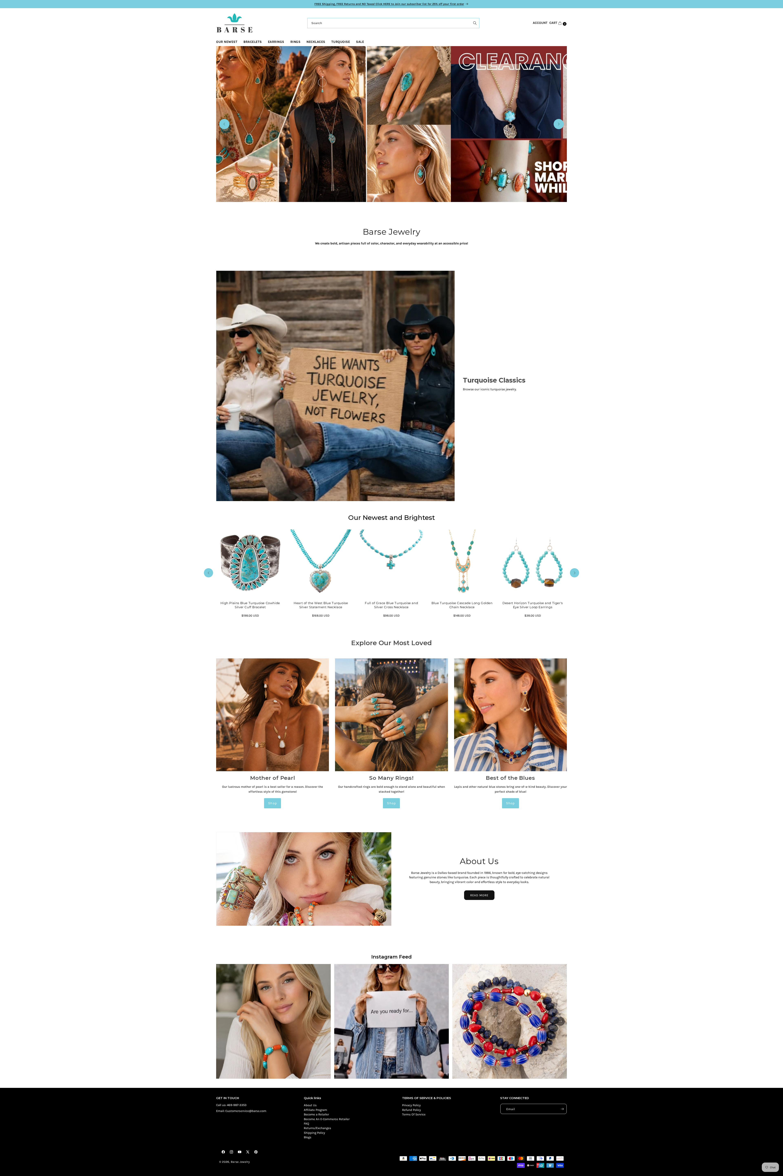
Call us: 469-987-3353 (231, 1105)
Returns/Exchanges (317, 1128)
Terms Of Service (414, 1114)
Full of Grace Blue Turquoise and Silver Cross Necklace (391, 605)
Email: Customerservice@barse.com (241, 1111)
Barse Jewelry (240, 1162)
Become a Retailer (316, 1114)
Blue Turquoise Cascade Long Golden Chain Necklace (462, 605)
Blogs (307, 1137)
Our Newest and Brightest (391, 517)
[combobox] (393, 23)
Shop (272, 803)
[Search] (474, 23)
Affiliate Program (315, 1110)
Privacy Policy (411, 1105)
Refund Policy (411, 1110)
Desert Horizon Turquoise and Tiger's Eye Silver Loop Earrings (533, 605)
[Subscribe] (562, 1109)
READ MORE (479, 895)
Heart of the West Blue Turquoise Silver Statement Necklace (321, 605)
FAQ (306, 1123)
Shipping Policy (314, 1133)
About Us (310, 1105)
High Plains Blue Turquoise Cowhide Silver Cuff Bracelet (250, 605)
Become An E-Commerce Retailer (326, 1119)
